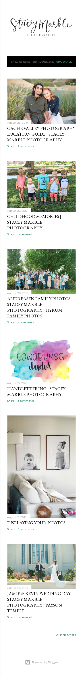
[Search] (73, 7)
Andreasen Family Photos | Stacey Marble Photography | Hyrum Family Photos (40, 307)
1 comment (25, 234)
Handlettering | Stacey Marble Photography (36, 391)
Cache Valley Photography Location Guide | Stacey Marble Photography (41, 134)
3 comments (26, 400)
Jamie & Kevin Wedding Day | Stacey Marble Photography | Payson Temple (40, 602)
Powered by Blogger (45, 662)
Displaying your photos (36, 523)
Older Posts (66, 635)
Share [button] (10, 146)
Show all (64, 61)
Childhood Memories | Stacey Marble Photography (34, 222)
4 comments (26, 322)
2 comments (26, 146)
